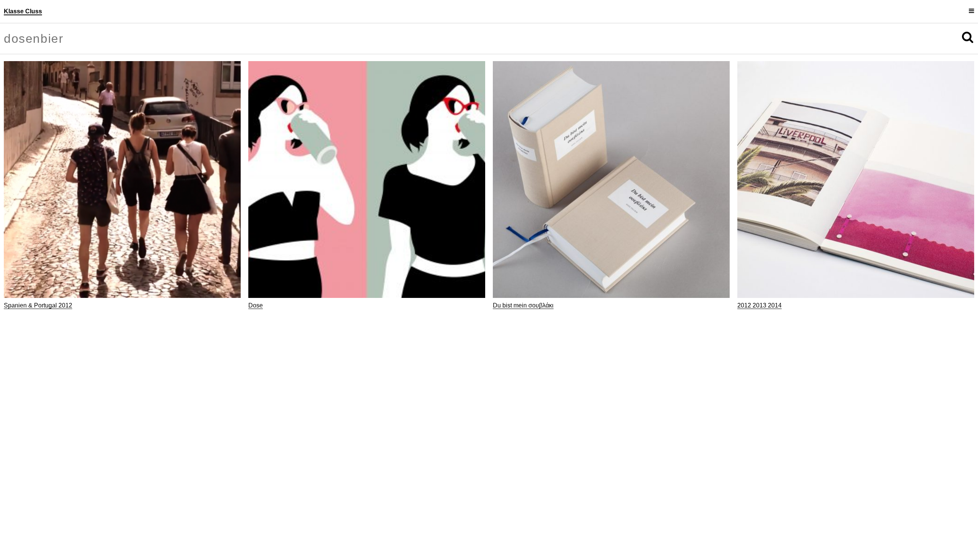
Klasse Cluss (23, 11)
